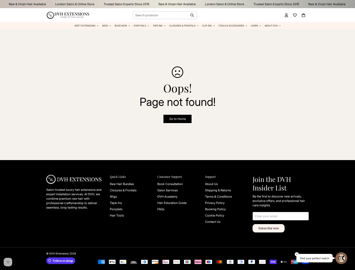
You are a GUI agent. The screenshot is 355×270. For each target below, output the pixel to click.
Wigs (113, 196)
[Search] (192, 15)
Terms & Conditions (218, 196)
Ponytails (116, 209)
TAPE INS (158, 25)
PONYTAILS (140, 25)
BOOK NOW (121, 25)
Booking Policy (215, 209)
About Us (211, 184)
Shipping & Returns (218, 190)
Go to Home (177, 119)
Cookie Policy (214, 215)
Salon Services (167, 190)
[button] (303, 15)
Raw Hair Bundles (122, 184)
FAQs (160, 209)
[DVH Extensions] (68, 15)
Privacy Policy (215, 203)
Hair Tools (117, 215)
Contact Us (212, 222)
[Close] (297, 254)
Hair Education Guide (172, 203)
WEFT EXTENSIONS (85, 25)
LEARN (254, 25)
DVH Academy (167, 196)
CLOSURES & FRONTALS (182, 25)
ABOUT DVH (271, 25)
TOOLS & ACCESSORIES (231, 25)
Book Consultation (170, 184)
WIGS (105, 25)
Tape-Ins (116, 203)
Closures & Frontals (123, 190)
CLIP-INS (207, 25)
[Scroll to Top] (7, 247)
